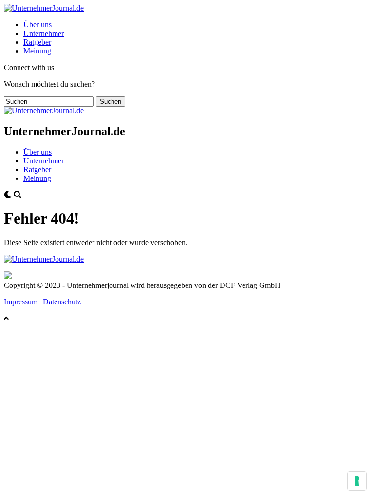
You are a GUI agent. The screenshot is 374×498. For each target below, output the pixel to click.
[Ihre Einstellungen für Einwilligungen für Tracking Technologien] (357, 481)
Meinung (37, 51)
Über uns (37, 24)
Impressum (20, 302)
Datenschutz (62, 302)
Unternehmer (43, 33)
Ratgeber (37, 42)
